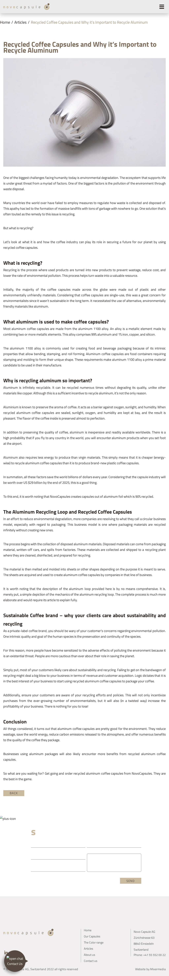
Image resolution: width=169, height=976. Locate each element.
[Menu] (162, 7)
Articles (20, 22)
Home (5, 22)
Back (14, 793)
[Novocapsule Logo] (26, 6)
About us (89, 954)
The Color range (93, 942)
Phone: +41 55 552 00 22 (150, 955)
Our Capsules (92, 936)
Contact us (90, 961)
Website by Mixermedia (150, 969)
